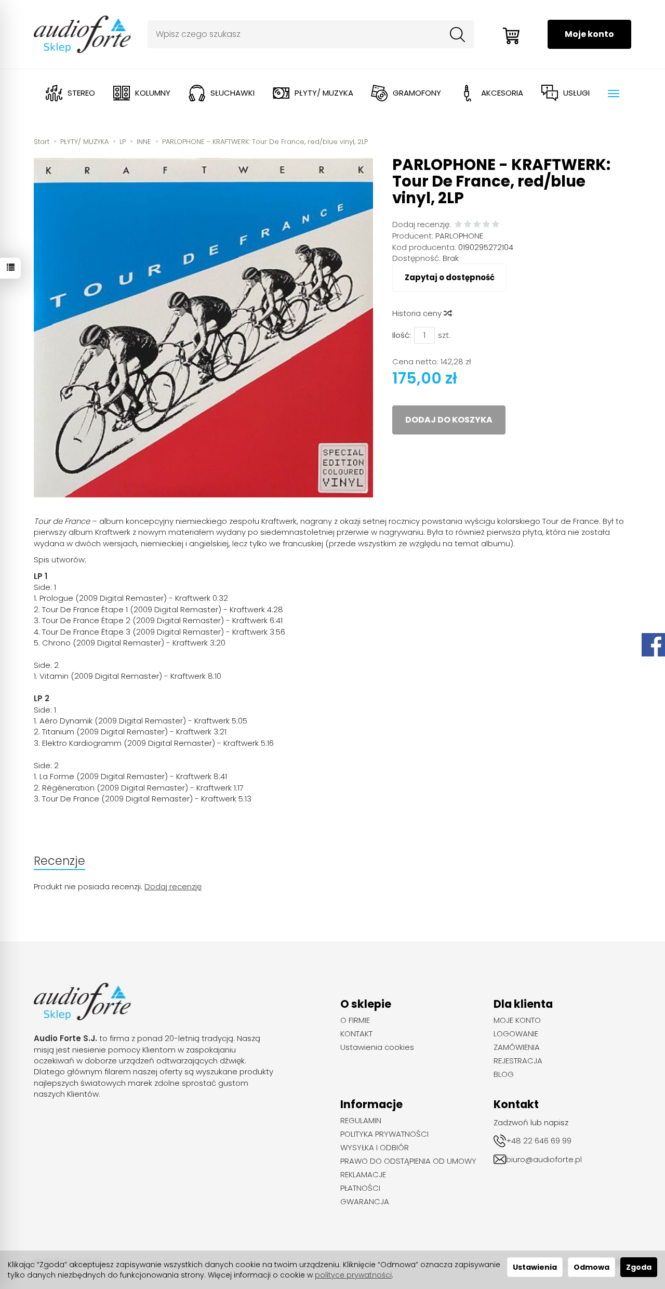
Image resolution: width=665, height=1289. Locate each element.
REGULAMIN (360, 1120)
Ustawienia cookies (377, 1047)
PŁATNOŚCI (360, 1188)
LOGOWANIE (516, 1033)
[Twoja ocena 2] (467, 224)
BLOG (504, 1074)
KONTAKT (356, 1033)
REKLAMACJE (363, 1174)
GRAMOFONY (417, 92)
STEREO (81, 92)
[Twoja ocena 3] (477, 224)
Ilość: (401, 335)
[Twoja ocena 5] (495, 224)
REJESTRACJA (518, 1061)
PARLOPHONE (459, 235)
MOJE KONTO (517, 1020)
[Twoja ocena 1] (458, 224)
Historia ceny (418, 313)
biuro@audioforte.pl (544, 1159)
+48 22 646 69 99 (538, 1140)
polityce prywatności (353, 1275)
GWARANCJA (364, 1201)
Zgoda (638, 1267)
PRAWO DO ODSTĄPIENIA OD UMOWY (408, 1161)
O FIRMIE (355, 1020)
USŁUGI (576, 92)
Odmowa (591, 1267)
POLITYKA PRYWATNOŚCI (384, 1134)
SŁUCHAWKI (232, 92)
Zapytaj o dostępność (450, 277)
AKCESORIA (502, 92)
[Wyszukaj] (457, 34)
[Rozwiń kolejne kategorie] (614, 93)
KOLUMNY (152, 92)
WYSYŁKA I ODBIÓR (374, 1147)
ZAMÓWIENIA (517, 1047)
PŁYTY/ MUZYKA (324, 92)
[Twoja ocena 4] (486, 224)
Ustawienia (535, 1267)
